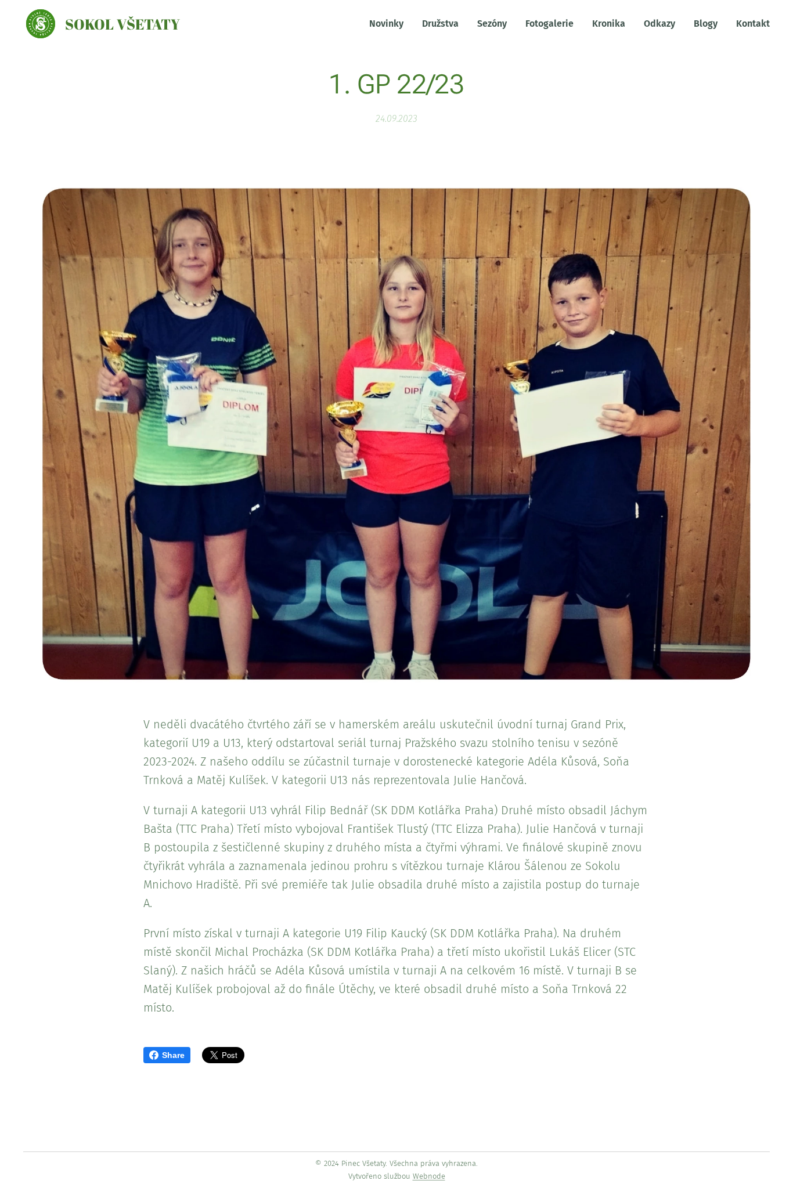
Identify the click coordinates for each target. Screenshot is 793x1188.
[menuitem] (389, 23)
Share (173, 1055)
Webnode (429, 1176)
